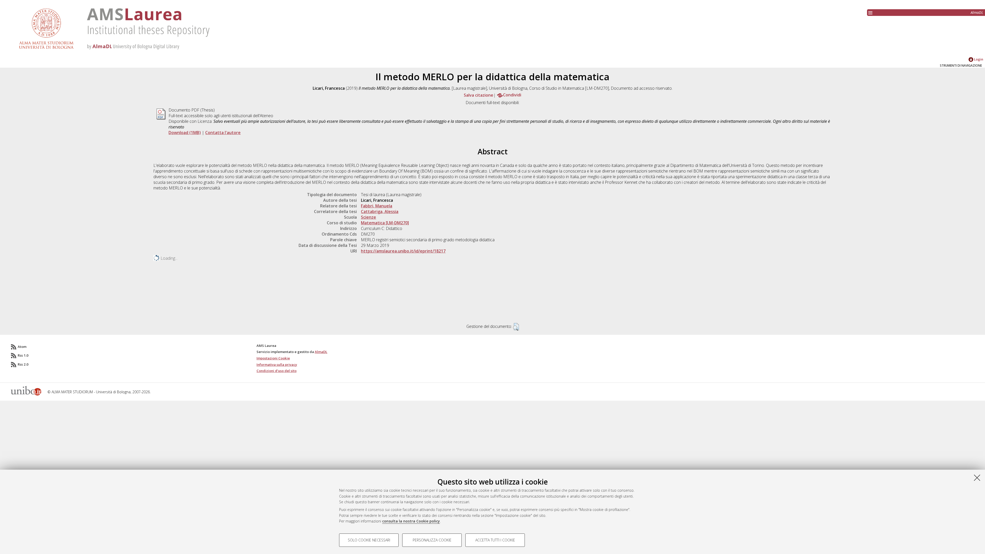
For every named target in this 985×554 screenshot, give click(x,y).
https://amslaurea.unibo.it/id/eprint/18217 (403, 251)
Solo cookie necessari (369, 540)
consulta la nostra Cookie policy (411, 521)
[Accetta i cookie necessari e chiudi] (977, 478)
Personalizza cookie (432, 540)
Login (978, 59)
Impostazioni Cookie (273, 358)
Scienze (368, 217)
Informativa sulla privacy (277, 364)
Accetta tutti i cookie (495, 540)
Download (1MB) (185, 132)
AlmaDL (977, 12)
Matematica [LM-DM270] (385, 223)
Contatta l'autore (223, 132)
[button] (516, 327)
